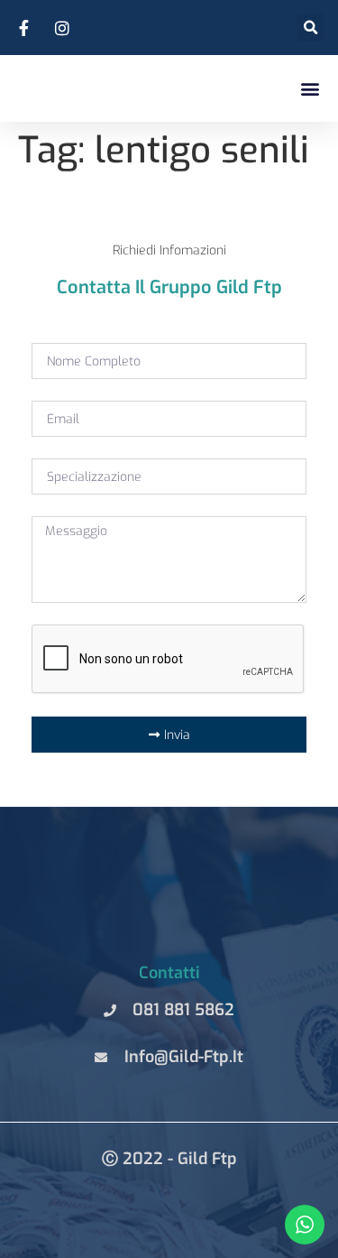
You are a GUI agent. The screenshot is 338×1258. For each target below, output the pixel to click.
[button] (309, 88)
